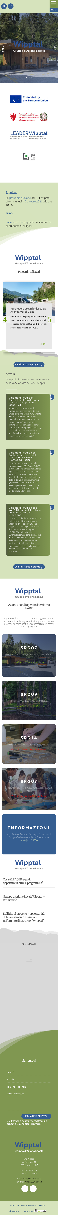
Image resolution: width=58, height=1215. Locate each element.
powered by (28, 1211)
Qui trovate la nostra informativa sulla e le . (27, 1122)
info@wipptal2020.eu (29, 840)
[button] (6, 319)
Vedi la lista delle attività (27, 566)
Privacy (42, 1205)
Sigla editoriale (14, 1211)
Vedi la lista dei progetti (27, 364)
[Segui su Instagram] (33, 1188)
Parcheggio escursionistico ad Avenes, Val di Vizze (28, 310)
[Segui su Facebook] (24, 1188)
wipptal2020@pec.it (33, 1181)
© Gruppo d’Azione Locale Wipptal (23, 1205)
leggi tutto (30, 399)
